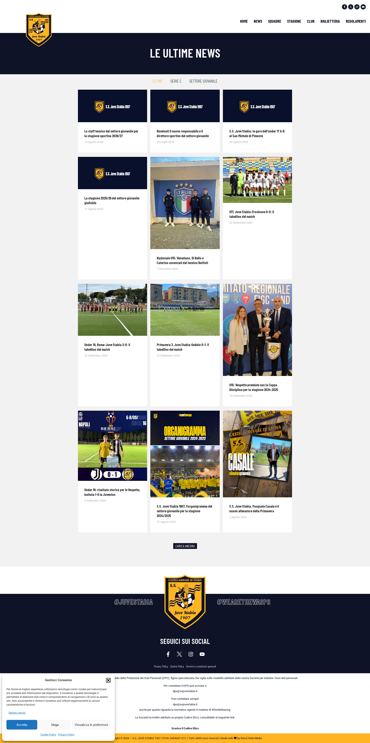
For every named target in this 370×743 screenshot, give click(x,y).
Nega (55, 725)
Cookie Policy (48, 734)
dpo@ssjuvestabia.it (185, 691)
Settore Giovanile (203, 80)
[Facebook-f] (344, 6)
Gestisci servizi (17, 712)
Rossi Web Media (251, 738)
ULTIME (157, 80)
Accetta (21, 725)
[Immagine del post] (112, 106)
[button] (108, 680)
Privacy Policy (66, 734)
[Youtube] (363, 6)
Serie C (176, 80)
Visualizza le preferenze (91, 725)
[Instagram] (357, 6)
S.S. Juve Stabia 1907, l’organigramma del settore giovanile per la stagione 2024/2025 (184, 511)
